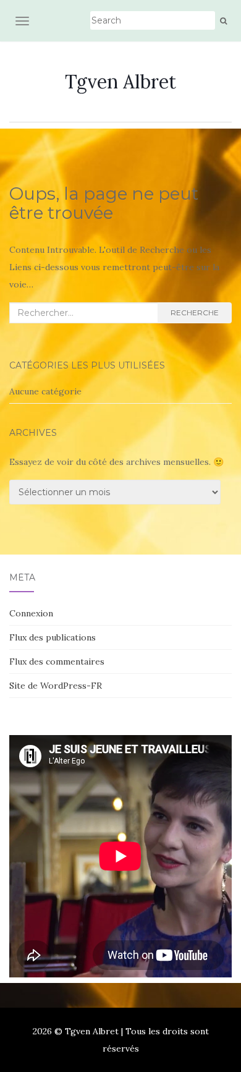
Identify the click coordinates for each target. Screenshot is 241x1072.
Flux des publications (52, 637)
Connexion (31, 613)
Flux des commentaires (56, 661)
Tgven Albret (120, 81)
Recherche (195, 312)
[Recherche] (223, 21)
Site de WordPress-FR (55, 685)
